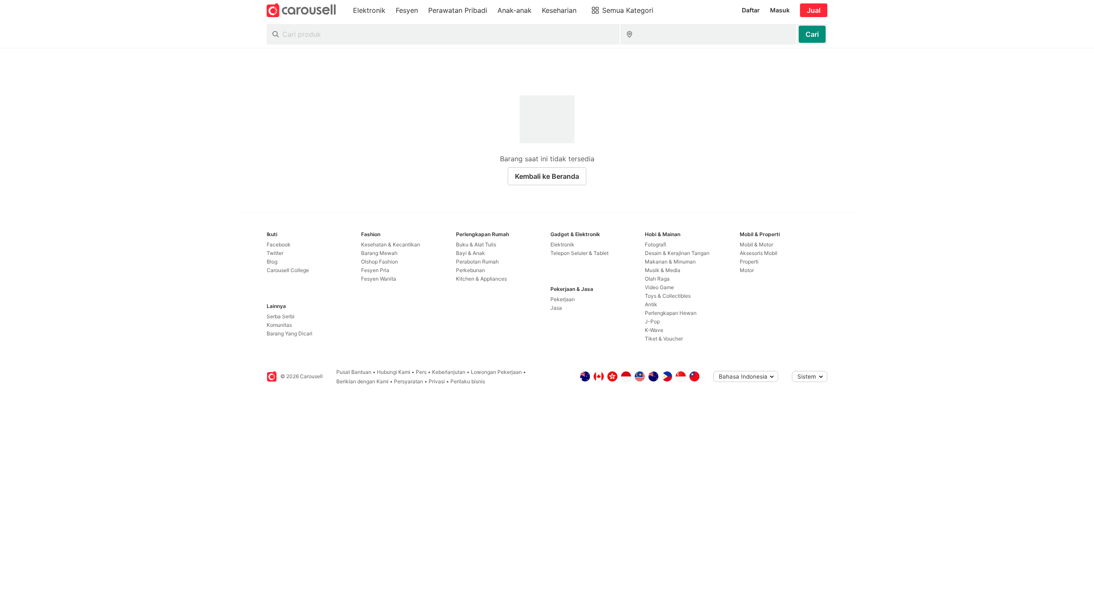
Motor (747, 270)
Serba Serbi (280, 316)
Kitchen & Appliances (481, 278)
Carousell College (288, 270)
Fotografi (655, 244)
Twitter (275, 253)
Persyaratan (408, 381)
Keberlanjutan (448, 372)
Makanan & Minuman (670, 261)
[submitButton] (812, 34)
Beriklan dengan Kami (362, 381)
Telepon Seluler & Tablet (579, 253)
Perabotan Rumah (477, 261)
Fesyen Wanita (378, 278)
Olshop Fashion (379, 261)
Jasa (556, 308)
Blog (272, 261)
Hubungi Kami (393, 372)
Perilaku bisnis (467, 381)
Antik (651, 304)
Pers (421, 372)
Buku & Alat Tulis (476, 244)
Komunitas (279, 325)
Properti (749, 261)
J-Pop (652, 321)
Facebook (279, 244)
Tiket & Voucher (664, 338)
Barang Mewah (379, 253)
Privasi (437, 381)
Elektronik (562, 244)
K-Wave (654, 330)
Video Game (659, 287)
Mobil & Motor (756, 244)
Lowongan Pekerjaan (496, 372)
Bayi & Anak (470, 253)
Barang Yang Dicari (289, 333)
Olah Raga (657, 278)
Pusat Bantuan (353, 372)
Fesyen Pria (375, 270)
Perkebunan (470, 270)
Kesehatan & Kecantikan (390, 244)
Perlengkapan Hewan (671, 313)
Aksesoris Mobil (758, 253)
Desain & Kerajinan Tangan (677, 253)
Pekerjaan (562, 299)
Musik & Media (662, 270)
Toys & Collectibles (668, 296)
